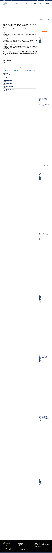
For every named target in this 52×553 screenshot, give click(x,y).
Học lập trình (34, 3)
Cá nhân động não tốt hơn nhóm (8, 77)
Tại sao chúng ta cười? (7, 74)
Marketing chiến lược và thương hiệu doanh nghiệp (45, 173)
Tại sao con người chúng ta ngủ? (8, 86)
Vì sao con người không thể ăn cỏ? (9, 83)
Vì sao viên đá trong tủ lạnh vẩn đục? (9, 89)
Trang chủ (27, 3)
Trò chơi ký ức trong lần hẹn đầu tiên (30, 70)
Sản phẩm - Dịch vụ (20, 543)
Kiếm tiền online (40, 3)
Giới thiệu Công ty (20, 548)
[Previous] (40, 28)
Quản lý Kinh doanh (46, 3)
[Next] (48, 28)
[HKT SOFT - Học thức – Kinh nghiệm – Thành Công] (8, 3)
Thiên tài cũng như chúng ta (8, 80)
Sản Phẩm (30, 3)
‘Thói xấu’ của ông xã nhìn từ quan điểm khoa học (11, 70)
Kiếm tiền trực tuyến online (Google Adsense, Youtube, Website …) (45, 356)
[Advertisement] (26, 11)
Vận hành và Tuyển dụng (21, 549)
